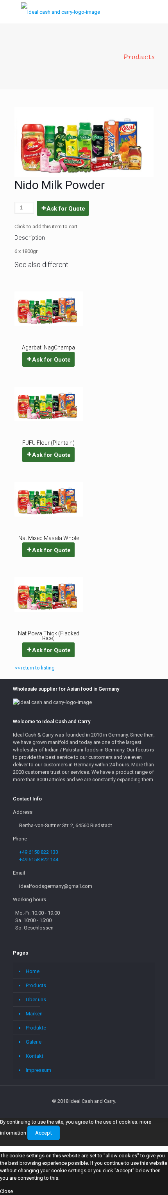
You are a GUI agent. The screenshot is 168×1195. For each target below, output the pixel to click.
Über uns (36, 999)
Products (36, 985)
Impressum (38, 1070)
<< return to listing (34, 668)
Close (6, 1191)
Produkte (36, 1028)
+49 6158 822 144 (38, 859)
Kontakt (34, 1056)
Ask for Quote (65, 208)
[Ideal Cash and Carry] (60, 12)
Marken (34, 1014)
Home (32, 971)
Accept (43, 1133)
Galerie (33, 1042)
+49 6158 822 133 (38, 852)
